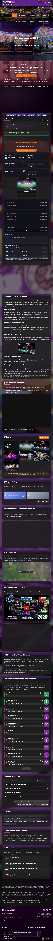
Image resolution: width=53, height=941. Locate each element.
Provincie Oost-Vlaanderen (19, 86)
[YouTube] (50, 910)
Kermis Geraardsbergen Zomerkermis (16, 666)
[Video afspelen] (26, 608)
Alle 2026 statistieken (42, 501)
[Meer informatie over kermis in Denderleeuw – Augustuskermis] (26, 725)
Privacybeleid (11, 917)
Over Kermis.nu (18, 821)
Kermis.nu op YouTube (10, 824)
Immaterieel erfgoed (42, 804)
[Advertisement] (26, 99)
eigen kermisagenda (16, 689)
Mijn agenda (46, 15)
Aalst (5, 361)
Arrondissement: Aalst (29, 126)
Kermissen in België (6, 932)
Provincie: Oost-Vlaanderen (16, 126)
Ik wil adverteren (8, 821)
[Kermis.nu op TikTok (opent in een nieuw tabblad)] (9, 4)
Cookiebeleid (18, 917)
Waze (31, 166)
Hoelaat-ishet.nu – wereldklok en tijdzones (37, 930)
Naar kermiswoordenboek (41, 801)
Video (24, 115)
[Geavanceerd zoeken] (42, 1)
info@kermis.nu (37, 902)
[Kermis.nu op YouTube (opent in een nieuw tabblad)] (11, 4)
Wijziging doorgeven (31, 262)
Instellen (38, 15)
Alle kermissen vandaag (10, 816)
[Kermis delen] (43, 938)
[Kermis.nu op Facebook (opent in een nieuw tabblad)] (4, 4)
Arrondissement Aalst (30, 86)
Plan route (44, 247)
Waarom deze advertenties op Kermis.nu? (43, 109)
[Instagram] (44, 910)
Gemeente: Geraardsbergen (12, 128)
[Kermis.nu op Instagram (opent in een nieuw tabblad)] (6, 4)
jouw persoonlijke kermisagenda (12, 516)
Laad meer (26, 769)
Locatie (44, 115)
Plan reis (45, 251)
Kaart (23, 162)
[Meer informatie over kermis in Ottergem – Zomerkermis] (26, 717)
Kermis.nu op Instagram (42, 821)
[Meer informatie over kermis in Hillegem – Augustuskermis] (26, 732)
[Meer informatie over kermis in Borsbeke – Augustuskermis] (26, 740)
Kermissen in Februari (23, 816)
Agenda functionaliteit (26, 560)
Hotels (38, 115)
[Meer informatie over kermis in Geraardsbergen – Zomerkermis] (26, 709)
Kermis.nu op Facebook (29, 821)
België (10, 86)
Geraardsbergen (25, 300)
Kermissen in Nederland (7, 930)
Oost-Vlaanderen (20, 361)
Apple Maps (41, 163)
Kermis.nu (6, 86)
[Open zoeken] (39, 1)
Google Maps (32, 163)
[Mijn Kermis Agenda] (45, 1)
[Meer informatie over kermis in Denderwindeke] (26, 755)
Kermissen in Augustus (7, 934)
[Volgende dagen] (26, 230)
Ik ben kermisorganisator (43, 262)
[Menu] (49, 1)
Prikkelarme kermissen (7, 938)
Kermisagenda (5, 936)
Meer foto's (26, 191)
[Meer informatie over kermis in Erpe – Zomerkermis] (26, 747)
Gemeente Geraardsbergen (42, 86)
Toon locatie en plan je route (26, 571)
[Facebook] (47, 910)
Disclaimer (4, 917)
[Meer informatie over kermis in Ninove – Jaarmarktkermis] (26, 763)
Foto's (19, 115)
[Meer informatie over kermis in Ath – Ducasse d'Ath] (26, 694)
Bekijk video (26, 196)
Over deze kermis (11, 115)
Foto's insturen (26, 193)
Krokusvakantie (39, 368)
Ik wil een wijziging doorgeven (19, 818)
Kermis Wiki (7, 818)
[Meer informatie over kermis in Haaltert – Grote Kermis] (26, 702)
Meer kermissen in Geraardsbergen (38, 816)
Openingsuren (31, 115)
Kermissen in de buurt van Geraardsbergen (26, 75)
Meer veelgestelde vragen (23, 801)
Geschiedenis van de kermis (25, 804)
